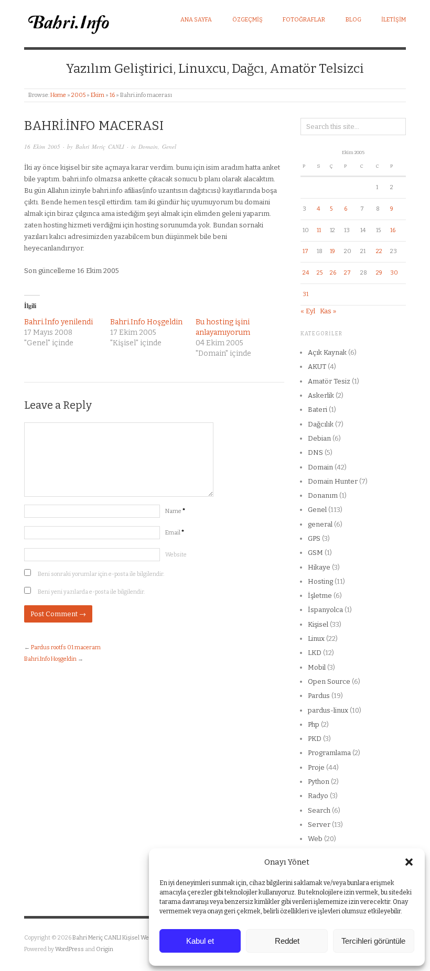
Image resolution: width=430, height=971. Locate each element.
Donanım (323, 495)
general (320, 524)
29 (379, 272)
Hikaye (319, 567)
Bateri (317, 409)
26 (333, 272)
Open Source (329, 681)
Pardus (319, 696)
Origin (104, 949)
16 (112, 95)
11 (319, 230)
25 (319, 272)
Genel (169, 146)
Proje (316, 767)
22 (379, 251)
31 (305, 294)
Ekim (97, 95)
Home (58, 95)
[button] (409, 862)
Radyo (318, 796)
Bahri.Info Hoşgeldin (146, 322)
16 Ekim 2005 (42, 146)
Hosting (320, 581)
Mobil (317, 667)
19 (332, 251)
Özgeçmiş (247, 19)
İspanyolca (325, 610)
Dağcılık (321, 424)
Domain (148, 146)
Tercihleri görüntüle (373, 940)
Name (175, 511)
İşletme (320, 595)
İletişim (393, 19)
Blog (353, 19)
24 (306, 272)
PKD (314, 739)
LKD (314, 653)
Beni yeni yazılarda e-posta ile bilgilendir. (91, 591)
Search (319, 810)
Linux (316, 638)
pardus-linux (328, 710)
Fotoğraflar (304, 19)
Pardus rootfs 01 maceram (66, 647)
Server (319, 824)
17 (305, 251)
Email (174, 532)
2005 (78, 95)
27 (347, 272)
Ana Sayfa (196, 19)
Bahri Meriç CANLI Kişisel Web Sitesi (120, 937)
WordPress (69, 949)
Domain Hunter (333, 481)
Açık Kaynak (327, 352)
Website (176, 554)
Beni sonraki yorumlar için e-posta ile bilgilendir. (101, 574)
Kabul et (200, 940)
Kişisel (318, 624)
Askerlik (321, 395)
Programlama (329, 753)
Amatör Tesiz (329, 381)
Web (315, 839)
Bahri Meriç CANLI (100, 146)
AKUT (317, 366)
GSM (315, 553)
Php (313, 724)
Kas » (328, 311)
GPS (314, 538)
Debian (319, 438)
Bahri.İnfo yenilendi (58, 322)
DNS (315, 452)
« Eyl (307, 311)
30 (394, 272)
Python (318, 781)
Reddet (287, 940)
